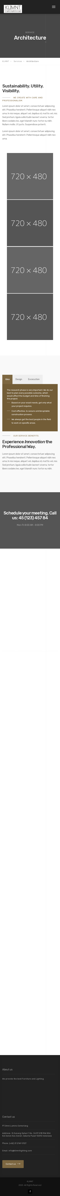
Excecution (34, 379)
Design (19, 379)
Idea (7, 379)
